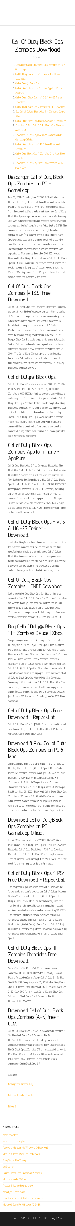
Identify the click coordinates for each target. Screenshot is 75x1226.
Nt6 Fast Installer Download (21, 1095)
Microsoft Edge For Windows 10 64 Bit (22, 1204)
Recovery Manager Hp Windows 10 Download (25, 1147)
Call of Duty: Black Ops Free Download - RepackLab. (41, 121)
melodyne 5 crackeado (14, 1192)
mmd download (10, 1135)
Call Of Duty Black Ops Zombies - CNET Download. (40, 106)
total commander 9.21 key (15, 1179)
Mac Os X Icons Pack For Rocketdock (21, 1154)
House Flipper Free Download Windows (22, 1173)
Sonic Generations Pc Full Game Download (23, 1198)
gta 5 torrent (8, 1166)
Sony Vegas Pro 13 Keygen (16, 1160)
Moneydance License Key (20, 1084)
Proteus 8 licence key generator (18, 1185)
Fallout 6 (12, 1106)
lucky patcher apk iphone (15, 1141)
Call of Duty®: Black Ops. (27, 83)
